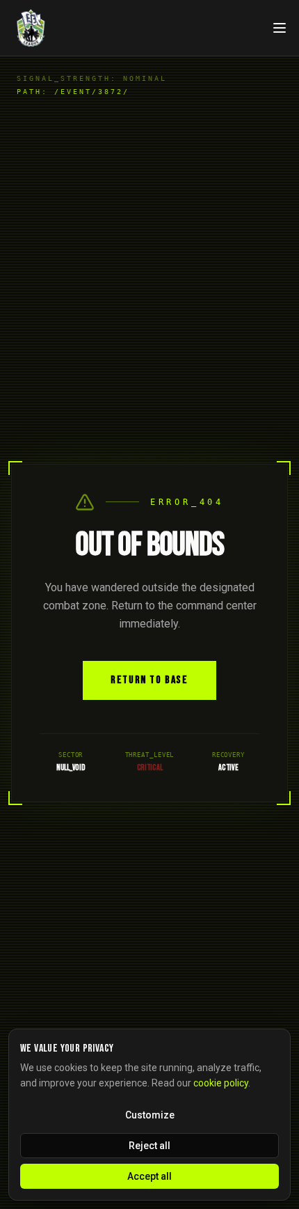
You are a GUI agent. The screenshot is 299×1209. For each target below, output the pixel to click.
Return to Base (149, 680)
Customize (150, 1115)
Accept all (149, 1176)
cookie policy (220, 1083)
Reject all (149, 1145)
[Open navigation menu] (279, 28)
